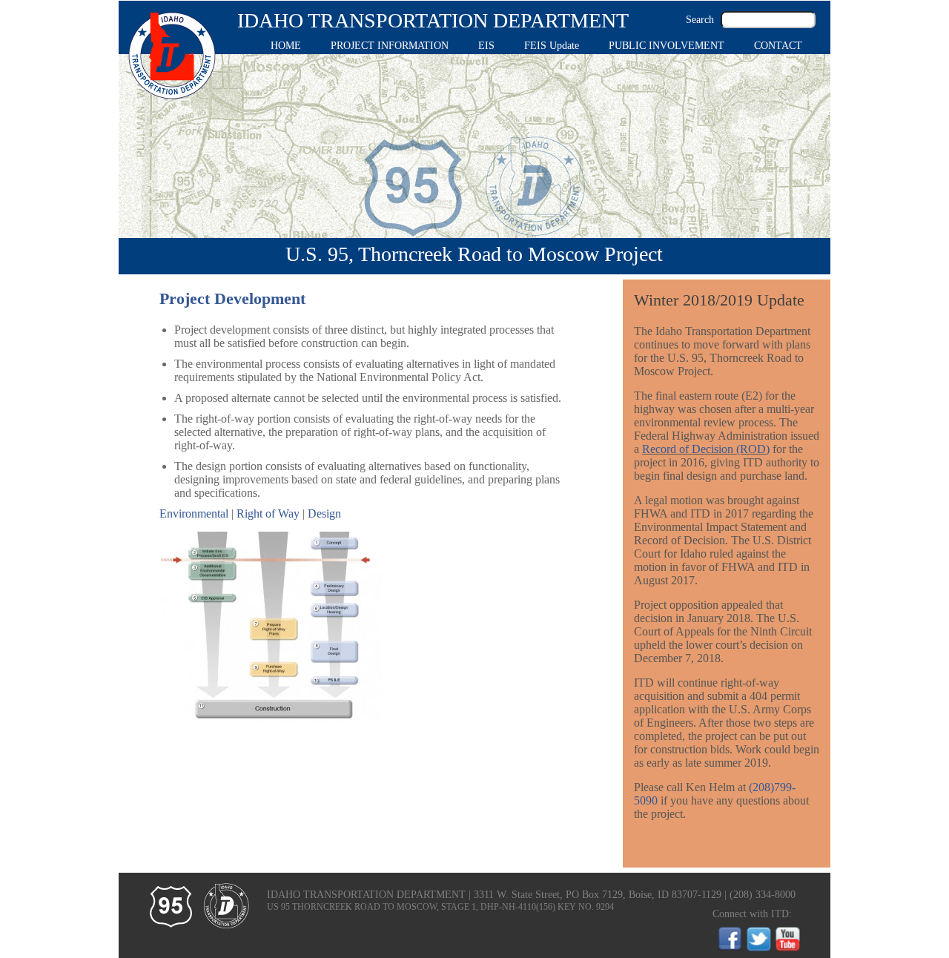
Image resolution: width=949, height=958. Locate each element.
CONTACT (778, 45)
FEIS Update (551, 45)
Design (324, 513)
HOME (286, 45)
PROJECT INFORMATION (390, 45)
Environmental (193, 513)
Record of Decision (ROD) (706, 449)
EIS (486, 45)
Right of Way (268, 513)
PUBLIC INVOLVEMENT (666, 45)
